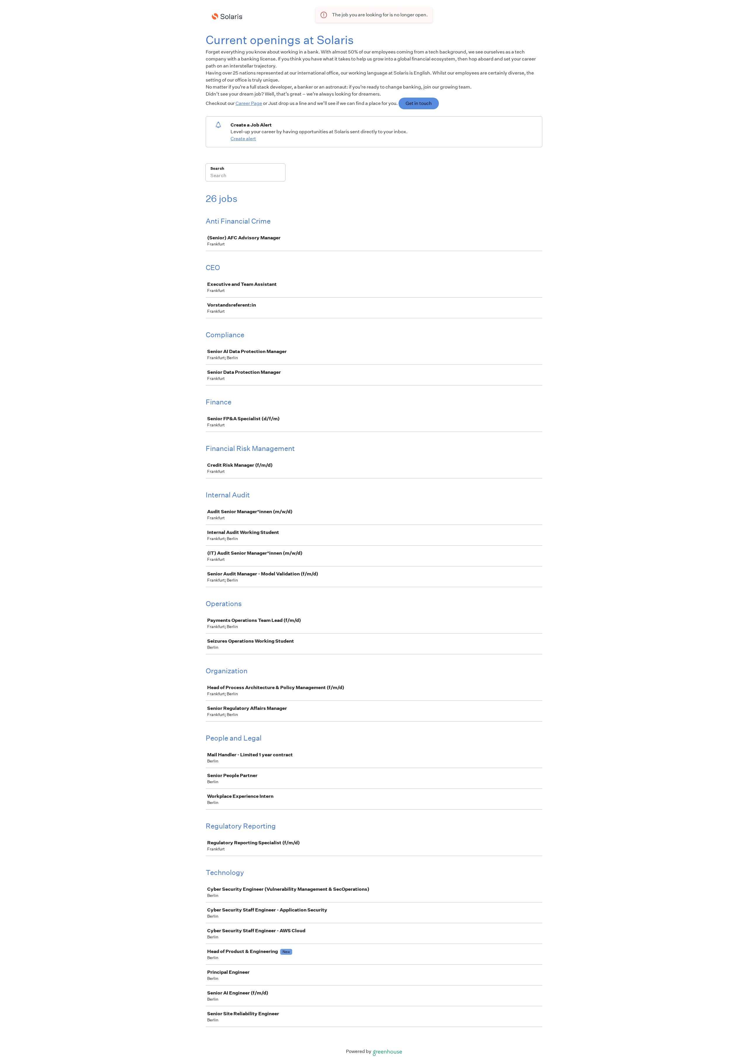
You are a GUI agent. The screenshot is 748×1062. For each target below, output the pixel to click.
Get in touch (419, 103)
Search (217, 168)
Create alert (243, 138)
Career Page (249, 103)
